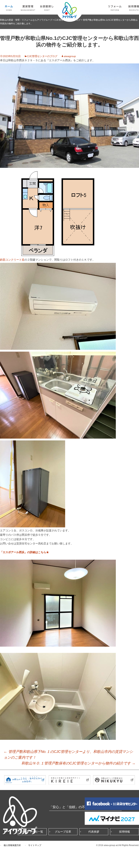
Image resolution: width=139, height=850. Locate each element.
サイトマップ (34, 845)
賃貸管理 (28, 7)
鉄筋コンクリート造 (12, 259)
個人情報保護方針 (12, 845)
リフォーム (115, 7)
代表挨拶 (93, 831)
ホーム (9, 7)
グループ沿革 (63, 831)
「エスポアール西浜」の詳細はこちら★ (24, 552)
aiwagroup (70, 56)
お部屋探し (47, 7)
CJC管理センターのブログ (42, 56)
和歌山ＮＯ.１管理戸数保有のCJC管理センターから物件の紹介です (78, 763)
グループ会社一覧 (32, 831)
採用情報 (124, 831)
